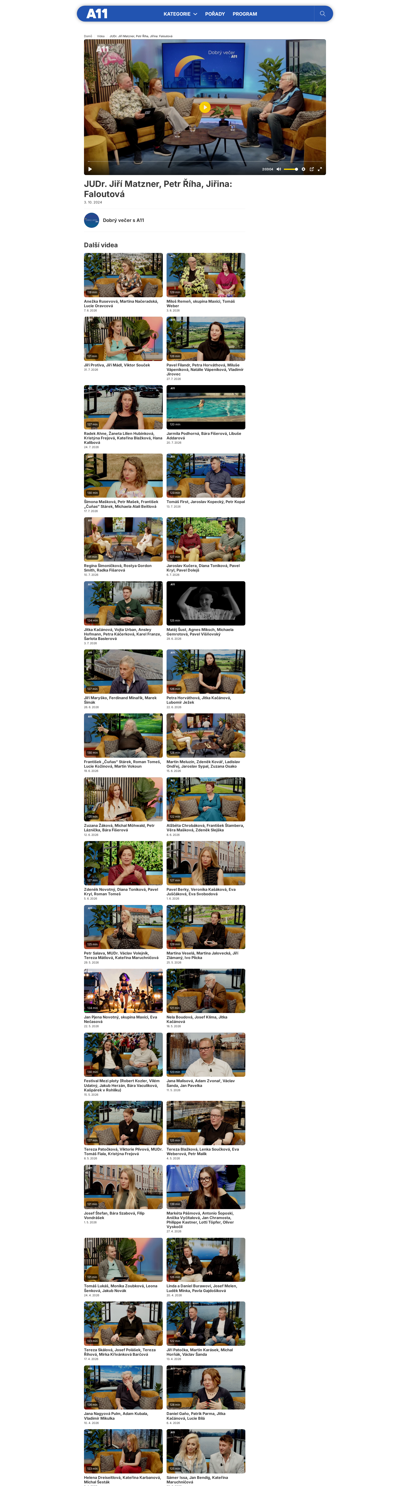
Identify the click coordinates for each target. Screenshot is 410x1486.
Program (245, 14)
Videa (101, 36)
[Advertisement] (290, 256)
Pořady (215, 14)
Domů (88, 36)
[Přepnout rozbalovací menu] (195, 14)
